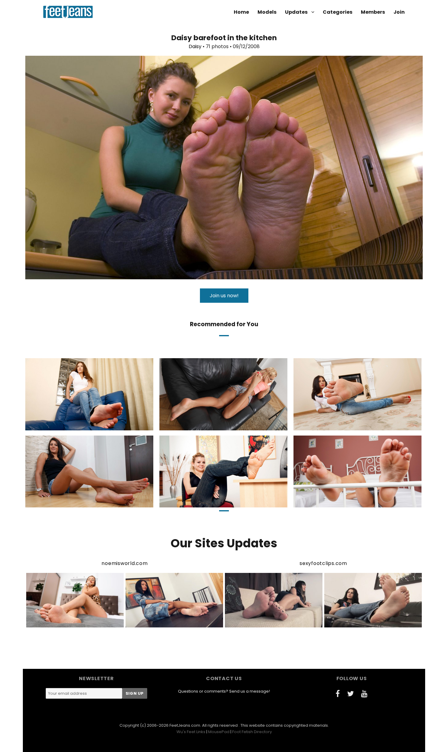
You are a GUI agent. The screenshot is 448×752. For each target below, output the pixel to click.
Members (373, 12)
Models (267, 12)
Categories (337, 12)
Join (399, 12)
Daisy (195, 46)
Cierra (330, 502)
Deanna (63, 502)
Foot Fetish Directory (252, 732)
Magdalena (197, 425)
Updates (296, 12)
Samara (198, 502)
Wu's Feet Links (190, 732)
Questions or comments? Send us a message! (224, 691)
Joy (331, 425)
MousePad (218, 732)
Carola (63, 425)
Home (241, 12)
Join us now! (224, 295)
